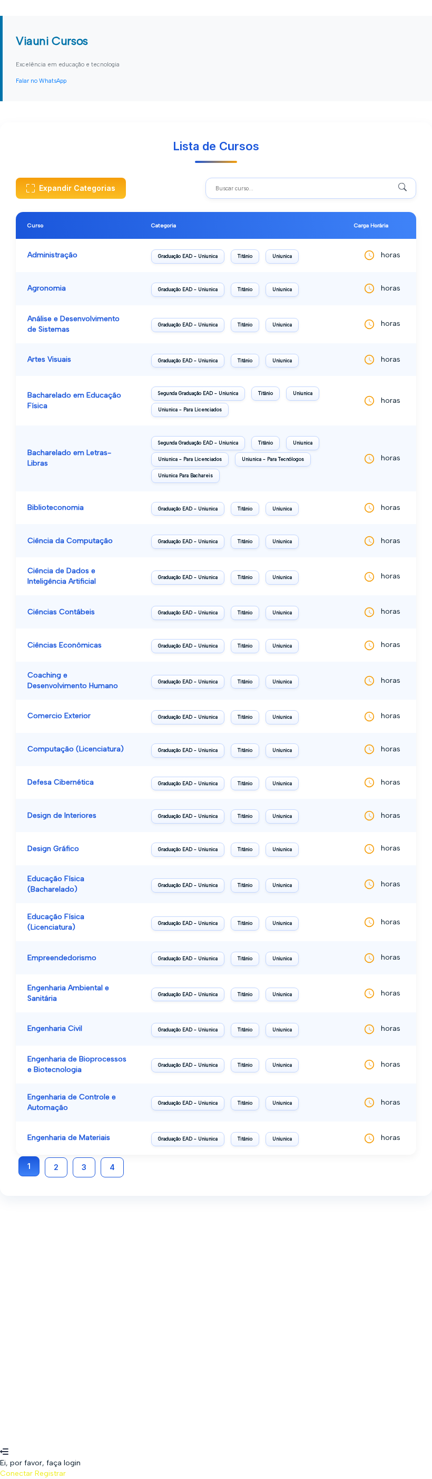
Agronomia (46, 288)
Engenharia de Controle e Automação (71, 1102)
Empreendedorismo (61, 957)
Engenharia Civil (54, 1028)
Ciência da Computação (70, 540)
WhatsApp (18, 1441)
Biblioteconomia (55, 507)
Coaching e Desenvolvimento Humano (72, 680)
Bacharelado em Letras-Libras (69, 458)
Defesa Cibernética (60, 782)
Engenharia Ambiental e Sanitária (68, 993)
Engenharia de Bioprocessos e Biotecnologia (76, 1064)
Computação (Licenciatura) (75, 749)
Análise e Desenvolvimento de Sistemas (73, 324)
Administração (52, 254)
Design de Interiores (61, 815)
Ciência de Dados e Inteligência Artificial (61, 576)
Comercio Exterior (59, 715)
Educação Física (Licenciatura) (55, 922)
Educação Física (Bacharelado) (55, 884)
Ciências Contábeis (61, 611)
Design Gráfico (53, 848)
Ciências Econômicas (64, 645)
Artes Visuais (49, 359)
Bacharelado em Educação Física (74, 400)
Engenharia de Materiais (68, 1137)
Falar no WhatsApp (41, 81)
